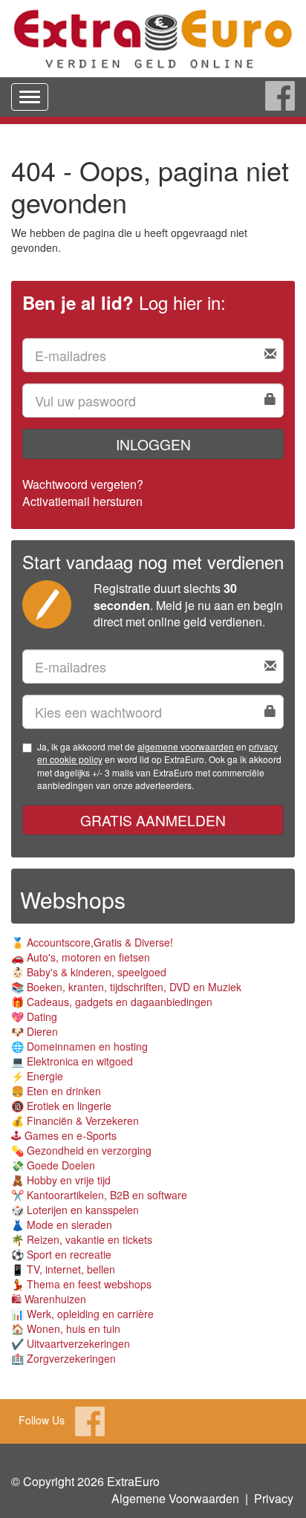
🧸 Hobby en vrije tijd (61, 1179)
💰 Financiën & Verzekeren (75, 1120)
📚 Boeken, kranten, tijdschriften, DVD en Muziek (126, 986)
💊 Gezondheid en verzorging (81, 1150)
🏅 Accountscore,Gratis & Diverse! (92, 942)
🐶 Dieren (34, 1031)
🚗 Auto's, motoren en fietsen (80, 957)
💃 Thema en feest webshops (81, 1284)
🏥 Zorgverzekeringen (63, 1358)
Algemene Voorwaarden (175, 1498)
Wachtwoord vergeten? (82, 484)
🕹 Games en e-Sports (64, 1135)
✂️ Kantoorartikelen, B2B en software (99, 1194)
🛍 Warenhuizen (48, 1298)
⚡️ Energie (37, 1075)
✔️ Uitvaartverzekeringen (70, 1343)
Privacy (273, 1498)
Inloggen (153, 444)
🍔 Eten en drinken (56, 1090)
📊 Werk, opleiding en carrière (82, 1313)
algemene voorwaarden (185, 746)
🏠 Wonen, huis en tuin (65, 1328)
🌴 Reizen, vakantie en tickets (81, 1239)
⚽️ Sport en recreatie (61, 1254)
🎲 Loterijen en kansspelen (75, 1209)
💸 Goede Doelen (53, 1165)
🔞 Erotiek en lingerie (61, 1105)
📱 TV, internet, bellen (63, 1269)
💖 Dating (34, 1016)
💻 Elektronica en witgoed (72, 1061)
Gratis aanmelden (153, 820)
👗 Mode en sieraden (61, 1224)
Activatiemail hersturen (82, 501)
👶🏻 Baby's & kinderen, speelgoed (88, 971)
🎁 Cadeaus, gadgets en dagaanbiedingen (111, 1001)
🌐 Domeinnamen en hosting (79, 1046)
